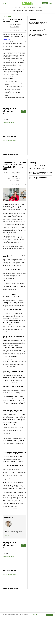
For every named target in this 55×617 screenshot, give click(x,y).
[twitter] (14, 30)
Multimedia (24, 10)
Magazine (19, 10)
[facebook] (10, 30)
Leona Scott (14, 176)
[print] (25, 30)
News (14, 10)
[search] (5, 3)
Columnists (31, 10)
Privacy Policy (35, 614)
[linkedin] (12, 30)
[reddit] (16, 30)
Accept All (49, 614)
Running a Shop (39, 10)
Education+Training (7, 16)
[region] (27, 615)
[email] (18, 30)
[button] (3, 3)
